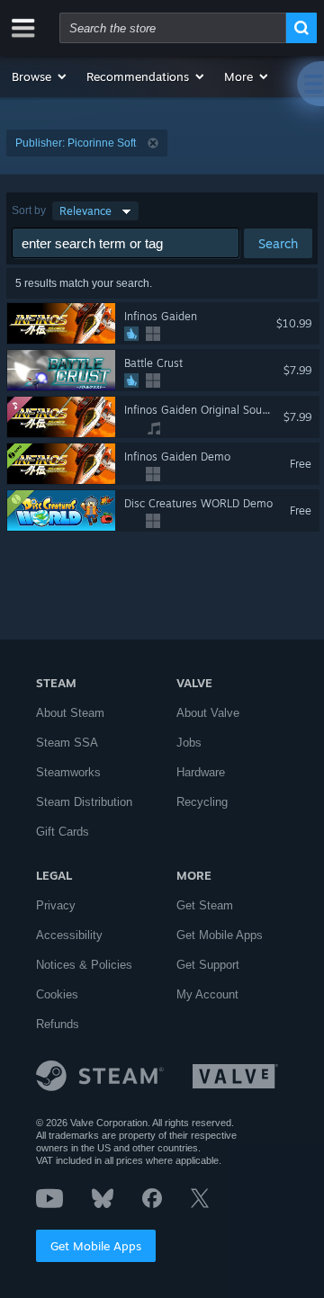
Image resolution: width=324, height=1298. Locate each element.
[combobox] (172, 28)
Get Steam (204, 905)
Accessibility (69, 935)
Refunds (57, 1024)
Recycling (202, 802)
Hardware (200, 772)
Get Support (207, 964)
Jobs (189, 742)
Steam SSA (67, 742)
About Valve (207, 713)
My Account (207, 994)
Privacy (56, 905)
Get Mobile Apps (95, 1246)
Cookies (57, 994)
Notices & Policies (84, 964)
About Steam (70, 713)
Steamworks (68, 772)
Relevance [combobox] (85, 211)
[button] (40, 76)
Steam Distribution (84, 802)
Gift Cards (62, 831)
